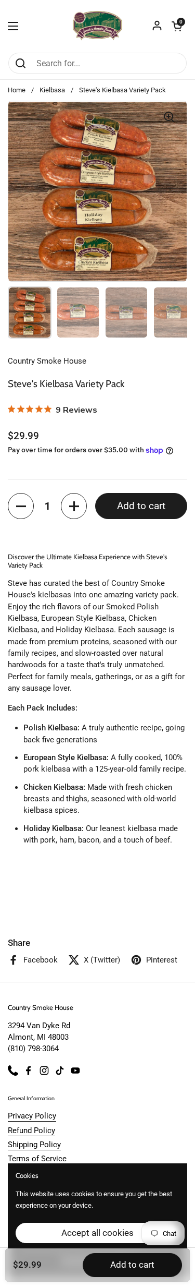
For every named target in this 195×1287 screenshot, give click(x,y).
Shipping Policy (34, 1144)
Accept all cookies (97, 1233)
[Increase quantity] (74, 506)
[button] (176, 26)
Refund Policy (31, 1130)
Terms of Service (37, 1158)
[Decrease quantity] (21, 506)
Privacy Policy (32, 1116)
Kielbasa (52, 90)
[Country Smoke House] (97, 26)
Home (16, 90)
